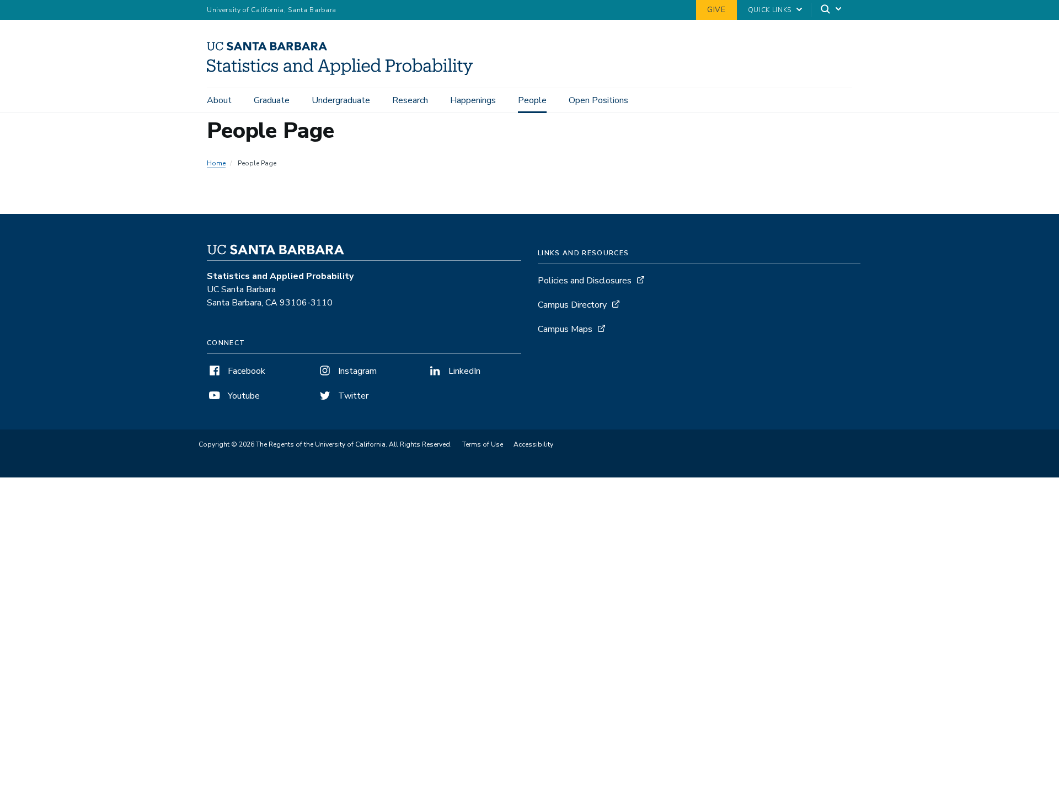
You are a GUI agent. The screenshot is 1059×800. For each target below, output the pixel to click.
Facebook (245, 371)
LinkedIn (463, 371)
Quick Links (769, 10)
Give (716, 9)
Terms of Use (482, 444)
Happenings (473, 100)
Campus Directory (572, 305)
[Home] (344, 72)
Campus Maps (565, 329)
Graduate (272, 100)
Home (216, 163)
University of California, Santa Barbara (271, 10)
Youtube (243, 396)
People (532, 100)
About (219, 100)
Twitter (352, 396)
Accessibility (533, 444)
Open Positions (598, 100)
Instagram (356, 371)
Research (410, 100)
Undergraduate (341, 100)
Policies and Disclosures (585, 281)
